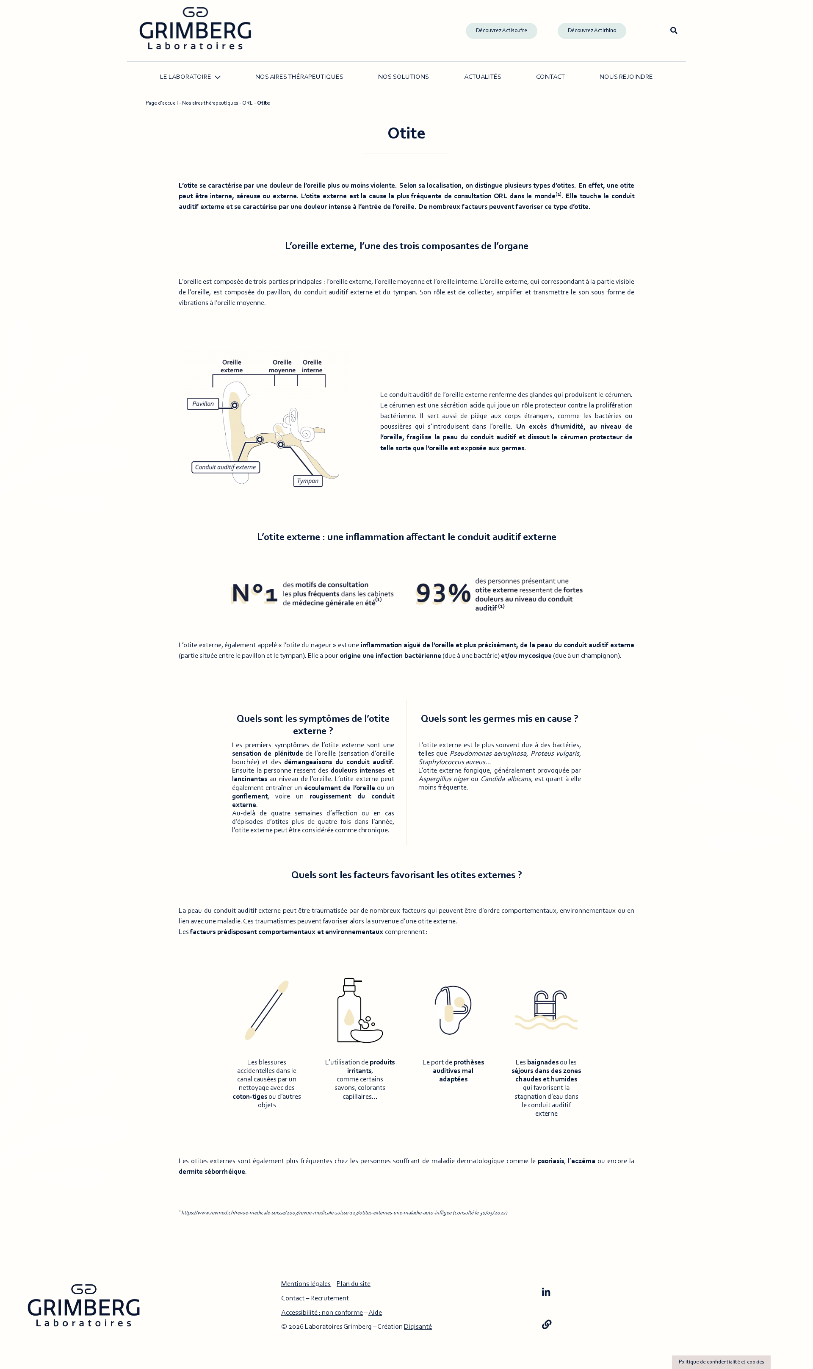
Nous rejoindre (626, 77)
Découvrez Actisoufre (501, 31)
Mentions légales (306, 1284)
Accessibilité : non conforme (322, 1313)
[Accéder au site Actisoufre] (546, 1325)
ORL (247, 103)
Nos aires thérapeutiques (299, 77)
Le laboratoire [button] (185, 77)
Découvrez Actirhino (592, 31)
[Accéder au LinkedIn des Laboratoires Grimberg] (546, 1293)
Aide (375, 1313)
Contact (550, 77)
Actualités (482, 77)
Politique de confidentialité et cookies (721, 1362)
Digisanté (418, 1327)
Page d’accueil (162, 103)
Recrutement (329, 1298)
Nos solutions (403, 77)
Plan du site (354, 1284)
